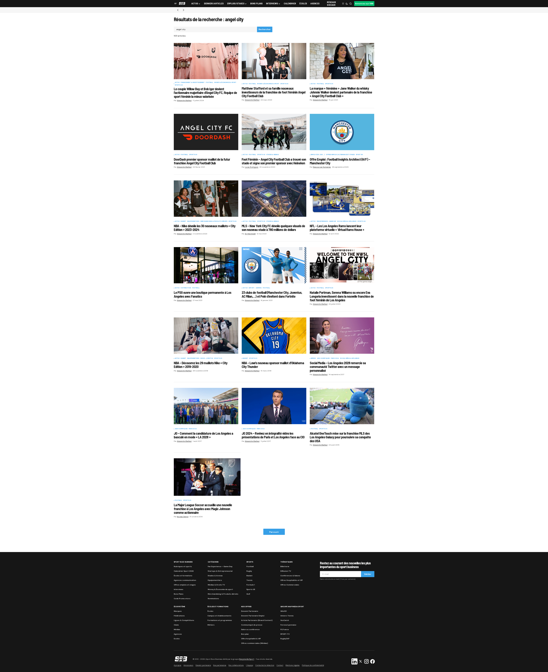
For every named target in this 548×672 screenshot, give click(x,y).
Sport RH (359, 154)
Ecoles (177, 638)
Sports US (179, 85)
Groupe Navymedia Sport (292, 606)
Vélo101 (283, 611)
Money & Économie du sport (225, 82)
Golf (248, 594)
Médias (177, 629)
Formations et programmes (219, 620)
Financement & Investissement (193, 82)
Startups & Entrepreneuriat (220, 571)
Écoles (210, 611)
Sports (249, 562)
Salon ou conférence (250, 629)
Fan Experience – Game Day (220, 566)
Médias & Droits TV (216, 585)
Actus (177, 82)
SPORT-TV (285, 634)
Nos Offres (246, 606)
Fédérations (179, 616)
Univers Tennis (287, 616)
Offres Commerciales (289, 585)
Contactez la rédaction (264, 665)
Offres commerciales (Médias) (254, 643)
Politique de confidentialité (313, 665)
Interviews (178, 589)
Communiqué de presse (251, 625)
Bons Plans (178, 594)
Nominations (213, 598)
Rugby (249, 571)
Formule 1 (250, 585)
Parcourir (274, 532)
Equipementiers (193, 221)
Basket (183, 221)
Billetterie (284, 566)
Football (209, 82)
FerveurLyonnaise (288, 625)
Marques (178, 611)
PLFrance (284, 629)
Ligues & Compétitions (184, 620)
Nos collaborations (236, 665)
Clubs (176, 625)
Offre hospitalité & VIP (251, 638)
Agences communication (185, 580)
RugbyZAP (284, 638)
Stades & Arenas (272, 154)
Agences (178, 634)
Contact (280, 665)
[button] (175, 3)
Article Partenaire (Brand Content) (256, 620)
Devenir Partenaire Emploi (252, 616)
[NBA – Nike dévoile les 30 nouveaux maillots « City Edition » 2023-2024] (206, 198)
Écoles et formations (183, 576)
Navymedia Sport (246, 659)
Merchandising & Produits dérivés (213, 221)
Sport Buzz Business (183, 562)
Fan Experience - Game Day (326, 221)
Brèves (313, 358)
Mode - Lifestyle (206, 358)
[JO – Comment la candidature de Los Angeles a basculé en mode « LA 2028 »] (206, 406)
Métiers (210, 625)
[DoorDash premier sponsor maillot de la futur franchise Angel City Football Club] (206, 132)
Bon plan (245, 634)
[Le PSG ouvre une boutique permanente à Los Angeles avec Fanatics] (206, 265)
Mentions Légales (293, 665)
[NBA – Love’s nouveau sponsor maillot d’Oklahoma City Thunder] (274, 335)
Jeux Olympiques (323, 358)
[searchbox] (215, 29)
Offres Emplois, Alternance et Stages (340, 154)
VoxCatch (284, 620)
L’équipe (249, 665)
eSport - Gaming (255, 288)
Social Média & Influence (346, 221)
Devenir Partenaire (249, 611)
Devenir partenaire (203, 665)
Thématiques (286, 562)
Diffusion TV (285, 571)
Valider (367, 574)
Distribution (186, 288)
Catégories (213, 562)
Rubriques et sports (183, 566)
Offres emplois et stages (185, 585)
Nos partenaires (219, 665)
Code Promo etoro (182, 598)
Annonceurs (188, 665)
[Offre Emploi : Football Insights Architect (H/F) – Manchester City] (342, 132)
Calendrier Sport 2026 (184, 571)
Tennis (249, 580)
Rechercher (265, 29)
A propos (177, 665)
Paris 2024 (335, 358)
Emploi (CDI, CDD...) (318, 154)
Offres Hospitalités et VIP (291, 580)
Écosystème (179, 606)
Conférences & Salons (290, 576)
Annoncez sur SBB (364, 3)
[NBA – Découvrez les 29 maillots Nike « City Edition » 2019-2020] (206, 335)
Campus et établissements (219, 616)
